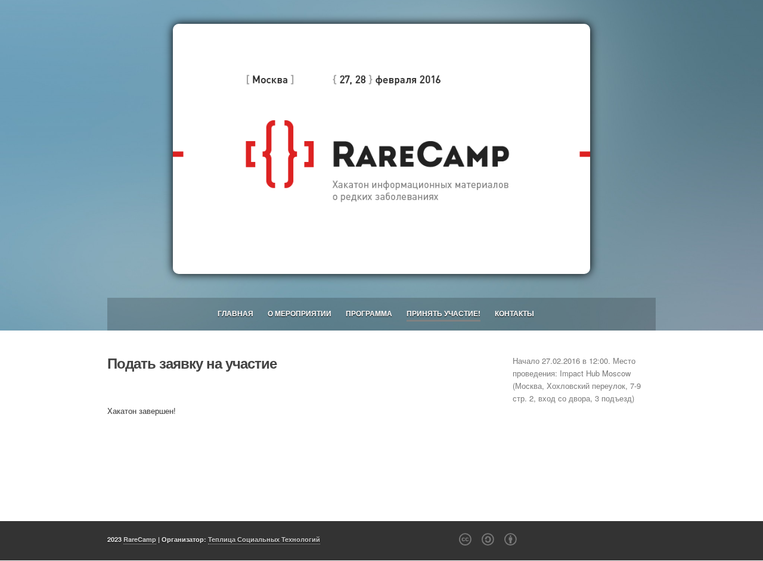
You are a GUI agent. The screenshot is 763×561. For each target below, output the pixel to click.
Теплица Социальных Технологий (264, 539)
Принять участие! (443, 313)
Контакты (514, 313)
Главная (235, 313)
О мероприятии (299, 313)
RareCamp (139, 539)
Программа (369, 313)
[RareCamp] (381, 149)
